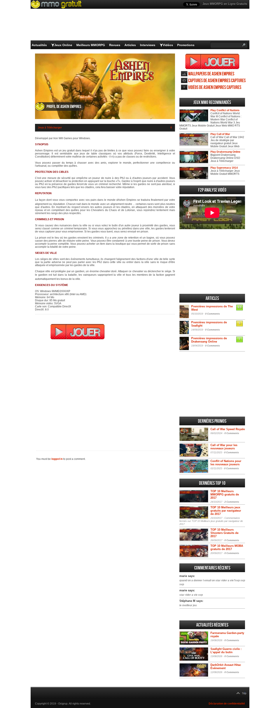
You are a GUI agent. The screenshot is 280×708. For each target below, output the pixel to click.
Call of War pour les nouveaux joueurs (223, 446)
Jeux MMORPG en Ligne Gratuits (225, 3)
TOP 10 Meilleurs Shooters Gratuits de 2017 (224, 533)
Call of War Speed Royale (227, 429)
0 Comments (212, 313)
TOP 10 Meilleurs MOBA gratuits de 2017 (226, 547)
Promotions (185, 45)
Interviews (147, 45)
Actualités (39, 45)
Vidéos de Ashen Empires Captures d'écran (214, 87)
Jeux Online (63, 45)
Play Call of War (220, 134)
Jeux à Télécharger (50, 127)
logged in (57, 458)
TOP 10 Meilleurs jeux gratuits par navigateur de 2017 (225, 511)
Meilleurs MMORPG (90, 45)
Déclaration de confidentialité (227, 703)
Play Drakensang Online (225, 151)
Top (244, 693)
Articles (130, 45)
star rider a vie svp (191, 594)
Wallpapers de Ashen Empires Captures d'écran (211, 74)
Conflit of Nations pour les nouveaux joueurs (225, 462)
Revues (114, 45)
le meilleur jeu (188, 605)
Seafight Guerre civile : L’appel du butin (226, 650)
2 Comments (231, 501)
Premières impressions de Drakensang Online (209, 340)
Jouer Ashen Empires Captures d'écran (212, 61)
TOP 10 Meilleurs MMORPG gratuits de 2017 (224, 494)
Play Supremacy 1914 (224, 167)
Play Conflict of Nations (225, 110)
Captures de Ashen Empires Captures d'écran (217, 81)
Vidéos (168, 45)
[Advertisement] (105, 392)
